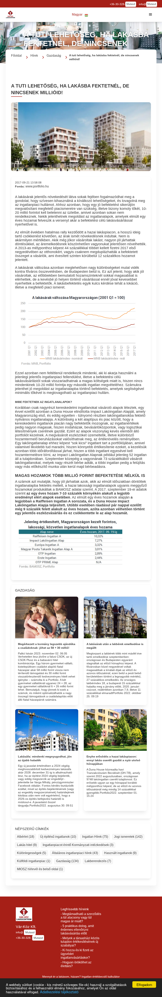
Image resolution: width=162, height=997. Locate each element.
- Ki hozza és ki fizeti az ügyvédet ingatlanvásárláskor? (77, 953)
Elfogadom (144, 984)
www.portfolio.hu (37, 186)
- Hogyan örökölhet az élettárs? (76, 964)
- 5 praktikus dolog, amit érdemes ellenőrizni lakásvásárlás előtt (77, 929)
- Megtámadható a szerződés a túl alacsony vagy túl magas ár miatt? (81, 917)
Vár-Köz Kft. (26, 927)
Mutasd (130, 4)
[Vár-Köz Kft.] (10, 14)
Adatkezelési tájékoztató (59, 991)
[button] (80, 14)
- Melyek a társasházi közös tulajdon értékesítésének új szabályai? (80, 941)
